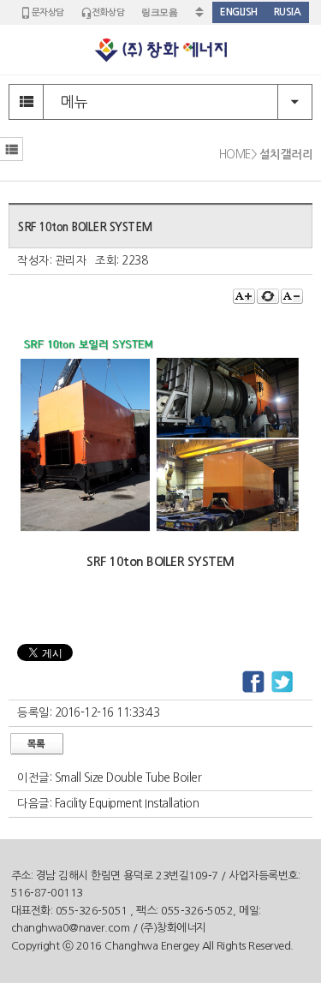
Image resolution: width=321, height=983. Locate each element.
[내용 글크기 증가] (244, 296)
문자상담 (48, 12)
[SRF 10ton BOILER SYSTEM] (160, 531)
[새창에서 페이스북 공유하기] (253, 682)
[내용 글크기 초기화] (268, 296)
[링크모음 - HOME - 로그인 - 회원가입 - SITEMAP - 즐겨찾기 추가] (172, 12)
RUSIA (287, 12)
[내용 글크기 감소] (292, 296)
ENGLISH (239, 12)
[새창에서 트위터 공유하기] (282, 682)
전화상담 (108, 12)
